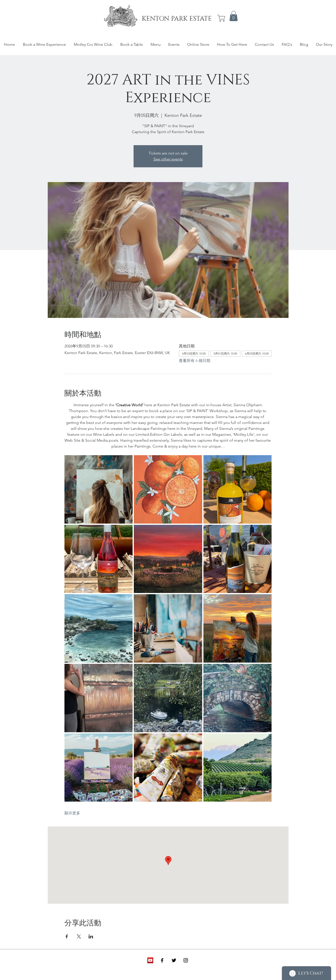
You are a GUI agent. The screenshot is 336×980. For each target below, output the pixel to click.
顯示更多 (72, 813)
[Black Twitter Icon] (174, 960)
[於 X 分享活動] (78, 936)
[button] (233, 16)
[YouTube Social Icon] (150, 960)
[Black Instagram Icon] (186, 960)
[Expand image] (98, 489)
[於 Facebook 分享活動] (66, 936)
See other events (168, 159)
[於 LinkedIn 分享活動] (91, 936)
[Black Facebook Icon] (162, 960)
